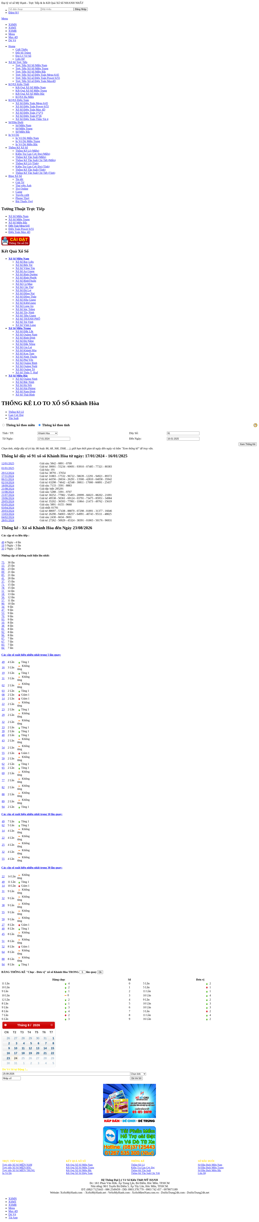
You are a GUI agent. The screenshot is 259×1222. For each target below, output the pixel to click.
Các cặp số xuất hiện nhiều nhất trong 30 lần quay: (31, 867)
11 (23, 1048)
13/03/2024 (7, 513)
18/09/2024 (7, 485)
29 (30, 1038)
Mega (11, 34)
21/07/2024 (7, 495)
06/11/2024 (7, 479)
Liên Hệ (202, 1173)
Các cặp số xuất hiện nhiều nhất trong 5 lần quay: (31, 654)
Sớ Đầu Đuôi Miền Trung (211, 1167)
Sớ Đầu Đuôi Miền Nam (210, 1164)
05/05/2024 (7, 504)
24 (15, 1058)
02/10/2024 (7, 482)
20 (37, 1053)
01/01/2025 (7, 468)
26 (8, 1038)
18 (23, 1053)
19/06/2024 (7, 498)
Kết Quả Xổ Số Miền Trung (80, 1167)
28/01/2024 (7, 520)
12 (30, 1048)
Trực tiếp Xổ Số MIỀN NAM (17, 1164)
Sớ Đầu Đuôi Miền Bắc (209, 1170)
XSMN (12, 24)
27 (15, 1038)
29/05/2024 (7, 501)
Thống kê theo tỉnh (55, 425)
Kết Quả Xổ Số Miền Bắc (79, 1170)
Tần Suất (13, 418)
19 (30, 1053)
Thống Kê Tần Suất (141, 1170)
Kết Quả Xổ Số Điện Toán (79, 1173)
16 (8, 1053)
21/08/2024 (7, 488)
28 (23, 1038)
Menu (4, 18)
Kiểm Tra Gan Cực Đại (143, 1167)
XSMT (12, 27)
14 (45, 1048)
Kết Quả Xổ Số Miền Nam (79, 1164)
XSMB (12, 30)
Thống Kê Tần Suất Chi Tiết (145, 1173)
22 (52, 1053)
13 (37, 1048)
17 (15, 1053)
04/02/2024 (7, 517)
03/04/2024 (7, 507)
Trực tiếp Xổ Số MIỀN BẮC (16, 1167)
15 (52, 1048)
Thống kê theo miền (20, 425)
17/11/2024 (7, 476)
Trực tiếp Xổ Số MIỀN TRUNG (18, 1170)
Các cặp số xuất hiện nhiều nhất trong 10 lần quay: (31, 814)
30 (37, 1038)
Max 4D (13, 37)
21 (45, 1053)
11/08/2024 (7, 491)
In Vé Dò (7, 1173)
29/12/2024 (7, 472)
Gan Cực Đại (15, 415)
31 (45, 1038)
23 (8, 1058)
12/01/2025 (7, 463)
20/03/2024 (7, 510)
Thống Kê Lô (16, 411)
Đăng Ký (13, 12)
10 (15, 1048)
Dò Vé (12, 40)
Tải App (13, 1217)
